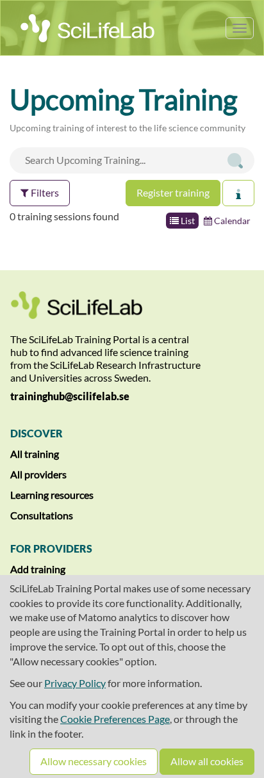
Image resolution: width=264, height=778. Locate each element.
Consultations (41, 515)
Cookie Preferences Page (115, 719)
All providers (38, 474)
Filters (44, 192)
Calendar (231, 220)
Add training (37, 569)
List (187, 220)
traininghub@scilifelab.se (69, 396)
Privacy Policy (75, 683)
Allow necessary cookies (93, 761)
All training (34, 454)
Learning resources (52, 495)
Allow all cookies (206, 761)
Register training (173, 192)
